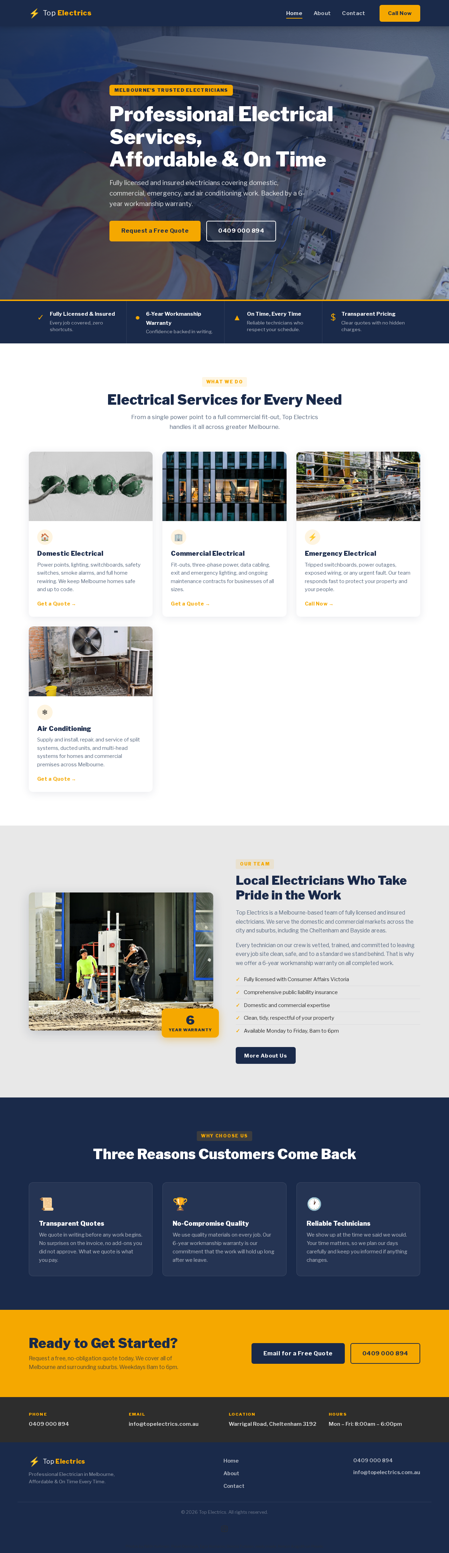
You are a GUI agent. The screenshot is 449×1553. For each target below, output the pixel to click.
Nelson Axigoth (291, 1546)
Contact (353, 13)
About (322, 13)
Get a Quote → (56, 604)
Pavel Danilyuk (184, 1546)
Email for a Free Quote (298, 1353)
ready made (265, 1546)
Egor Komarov (212, 1546)
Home (294, 13)
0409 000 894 (241, 230)
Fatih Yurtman (156, 1546)
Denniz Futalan (240, 1546)
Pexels (317, 1546)
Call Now (400, 13)
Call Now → (319, 604)
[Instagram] (224, 1528)
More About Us (265, 1055)
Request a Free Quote (155, 230)
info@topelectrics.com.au (164, 1424)
